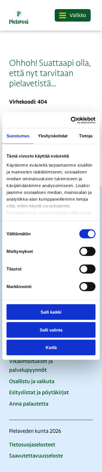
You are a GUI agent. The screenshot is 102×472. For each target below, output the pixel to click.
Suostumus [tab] (18, 135)
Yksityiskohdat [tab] (52, 135)
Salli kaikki (51, 312)
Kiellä (51, 347)
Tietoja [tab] (86, 135)
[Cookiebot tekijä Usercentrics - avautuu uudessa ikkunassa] (71, 120)
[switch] (87, 251)
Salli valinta (51, 329)
